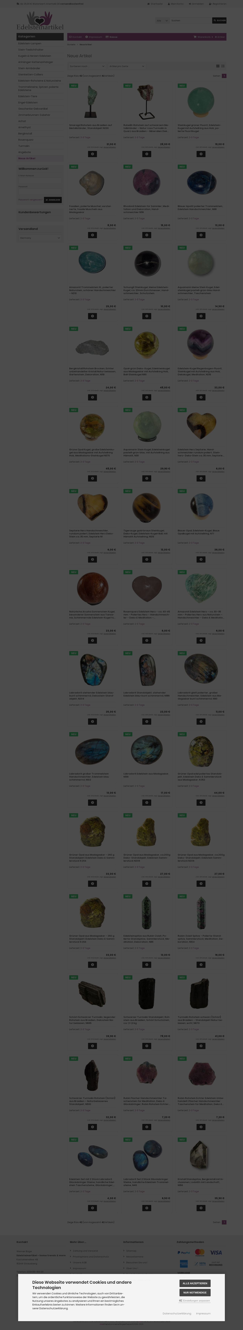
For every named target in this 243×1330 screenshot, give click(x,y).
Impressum (203, 1313)
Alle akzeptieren (195, 1283)
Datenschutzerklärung (177, 1313)
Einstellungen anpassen (196, 1300)
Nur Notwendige (195, 1292)
